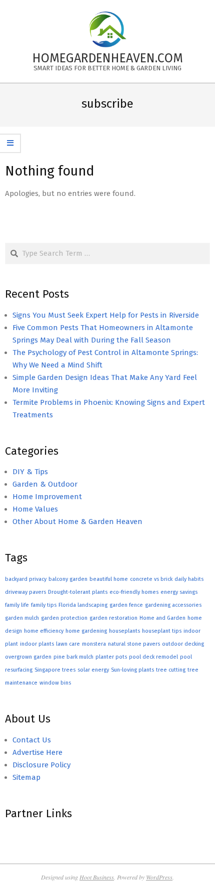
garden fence (126, 605)
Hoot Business (97, 877)
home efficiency (44, 631)
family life (17, 605)
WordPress (159, 877)
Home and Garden (163, 618)
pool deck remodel (153, 657)
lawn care (68, 644)
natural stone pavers (134, 644)
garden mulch (22, 618)
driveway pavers (25, 592)
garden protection (64, 618)
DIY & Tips (30, 471)
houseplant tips (162, 631)
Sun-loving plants (132, 670)
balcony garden (68, 579)
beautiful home (109, 579)
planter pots (111, 657)
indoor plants (37, 644)
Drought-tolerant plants (78, 592)
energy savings (179, 592)
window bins (55, 683)
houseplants (124, 631)
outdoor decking (183, 644)
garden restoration (114, 618)
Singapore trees (55, 670)
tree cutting (171, 670)
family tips (43, 605)
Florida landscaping (83, 605)
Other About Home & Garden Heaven (77, 521)
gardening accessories (173, 605)
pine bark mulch (74, 657)
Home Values (35, 509)
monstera (94, 644)
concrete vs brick (151, 579)
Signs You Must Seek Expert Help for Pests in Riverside (105, 315)
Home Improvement (47, 496)
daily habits (189, 579)
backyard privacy (25, 579)
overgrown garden (28, 657)
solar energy (93, 670)
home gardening (86, 631)
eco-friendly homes (134, 592)
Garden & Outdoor (45, 484)
